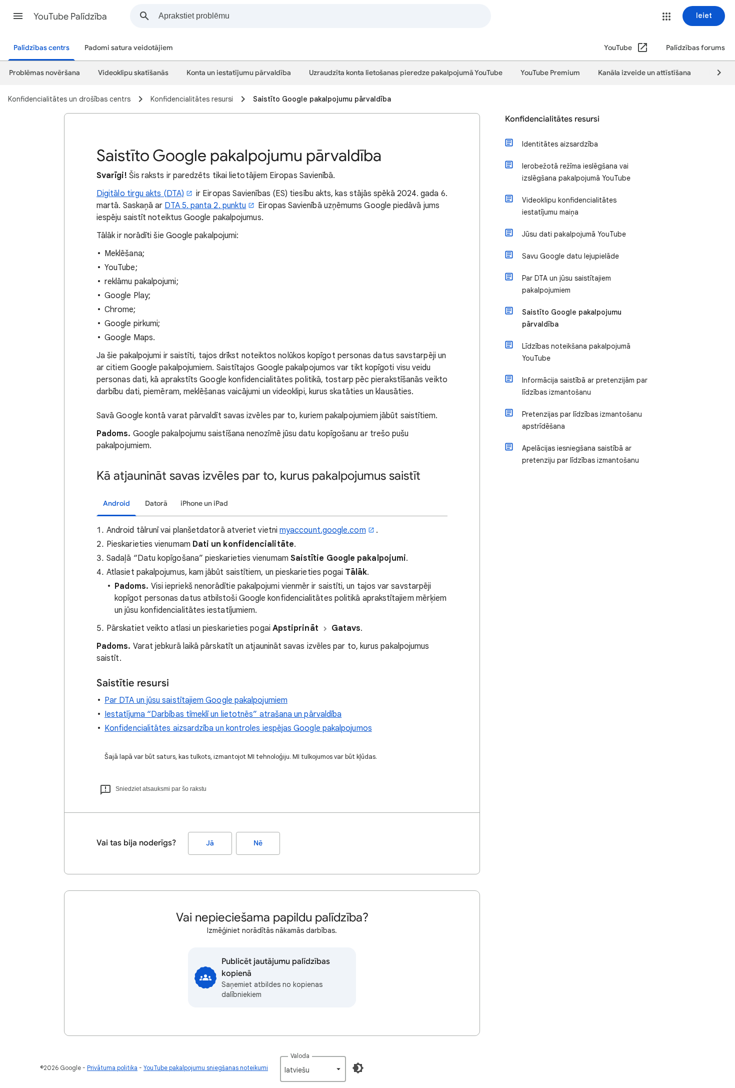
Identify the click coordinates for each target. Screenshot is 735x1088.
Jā (210, 843)
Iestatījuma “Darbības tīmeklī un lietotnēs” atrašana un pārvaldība (223, 714)
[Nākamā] (714, 73)
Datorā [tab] (156, 503)
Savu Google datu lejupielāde (570, 256)
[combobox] (324, 16)
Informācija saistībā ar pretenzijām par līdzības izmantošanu (585, 386)
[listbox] (313, 1069)
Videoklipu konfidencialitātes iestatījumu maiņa (569, 206)
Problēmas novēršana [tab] (44, 73)
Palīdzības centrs (42, 48)
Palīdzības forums (695, 48)
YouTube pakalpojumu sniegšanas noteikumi (206, 1067)
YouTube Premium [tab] (550, 73)
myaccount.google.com (323, 530)
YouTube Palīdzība (70, 16)
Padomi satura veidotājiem (128, 48)
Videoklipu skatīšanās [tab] (133, 73)
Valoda (300, 1055)
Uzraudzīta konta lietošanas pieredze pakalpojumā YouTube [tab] (405, 73)
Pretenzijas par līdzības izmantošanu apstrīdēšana (582, 420)
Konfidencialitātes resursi (552, 119)
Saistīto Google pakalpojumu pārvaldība (572, 318)
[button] (18, 16)
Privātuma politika (112, 1067)
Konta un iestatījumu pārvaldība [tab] (238, 73)
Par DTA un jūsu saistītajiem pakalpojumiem (566, 284)
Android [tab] (116, 503)
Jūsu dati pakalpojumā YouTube (574, 234)
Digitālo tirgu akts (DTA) (140, 194)
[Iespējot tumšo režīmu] (358, 1068)
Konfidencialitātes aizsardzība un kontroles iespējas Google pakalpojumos (238, 728)
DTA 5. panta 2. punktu (205, 206)
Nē (258, 843)
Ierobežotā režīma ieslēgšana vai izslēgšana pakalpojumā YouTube (576, 172)
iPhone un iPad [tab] (204, 503)
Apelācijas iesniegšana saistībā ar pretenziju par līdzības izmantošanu (580, 454)
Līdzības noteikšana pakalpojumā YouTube (576, 352)
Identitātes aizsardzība (560, 144)
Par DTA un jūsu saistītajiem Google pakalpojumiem (196, 700)
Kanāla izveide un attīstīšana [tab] (644, 73)
